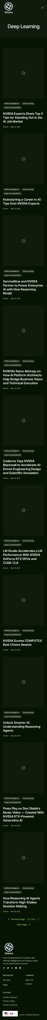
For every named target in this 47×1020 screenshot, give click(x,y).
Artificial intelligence (12, 103)
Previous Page (16, 919)
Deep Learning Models (13, 107)
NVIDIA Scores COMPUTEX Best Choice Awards (22, 642)
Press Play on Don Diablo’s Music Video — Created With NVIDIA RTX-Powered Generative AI (23, 814)
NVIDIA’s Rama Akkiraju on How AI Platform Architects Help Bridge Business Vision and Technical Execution (23, 377)
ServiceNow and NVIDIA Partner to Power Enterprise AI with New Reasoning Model (23, 287)
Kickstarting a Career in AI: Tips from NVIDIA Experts (22, 201)
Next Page (23, 924)
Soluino (22, 1015)
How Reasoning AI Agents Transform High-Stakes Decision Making (21, 902)
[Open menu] (42, 7)
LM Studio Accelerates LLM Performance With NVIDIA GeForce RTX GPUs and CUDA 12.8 (22, 557)
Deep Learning (28, 103)
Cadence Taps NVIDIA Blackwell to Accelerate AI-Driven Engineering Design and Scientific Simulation (22, 467)
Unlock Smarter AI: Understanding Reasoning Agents (21, 726)
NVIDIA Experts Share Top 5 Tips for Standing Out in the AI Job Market (23, 117)
